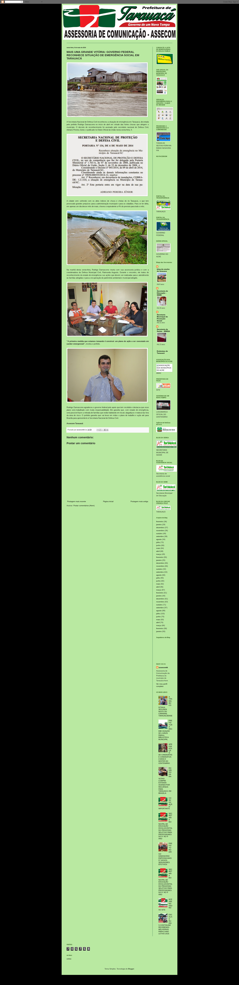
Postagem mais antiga (139, 501)
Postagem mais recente (76, 501)
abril (158, 551)
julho (158, 542)
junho (158, 545)
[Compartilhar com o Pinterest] (107, 430)
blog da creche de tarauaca (163, 270)
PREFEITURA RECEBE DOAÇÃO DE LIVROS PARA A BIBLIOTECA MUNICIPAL (165, 730)
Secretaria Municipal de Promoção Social (162, 318)
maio (158, 548)
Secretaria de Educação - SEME (162, 293)
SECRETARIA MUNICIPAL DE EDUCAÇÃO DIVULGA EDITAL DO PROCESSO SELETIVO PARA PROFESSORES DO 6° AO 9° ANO (165, 826)
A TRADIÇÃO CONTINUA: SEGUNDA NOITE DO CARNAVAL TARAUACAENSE (165, 706)
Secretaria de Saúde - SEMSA (163, 330)
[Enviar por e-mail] (98, 430)
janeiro (159, 524)
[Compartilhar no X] (102, 430)
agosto (159, 539)
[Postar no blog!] (100, 430)
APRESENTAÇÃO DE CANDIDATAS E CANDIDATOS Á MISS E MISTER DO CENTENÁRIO (165, 753)
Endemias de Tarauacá (162, 352)
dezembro (160, 527)
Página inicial (108, 501)
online (69, 959)
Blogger (131, 969)
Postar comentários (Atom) (84, 506)
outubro (159, 533)
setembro (160, 536)
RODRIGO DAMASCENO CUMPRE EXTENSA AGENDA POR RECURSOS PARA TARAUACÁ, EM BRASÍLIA (165, 780)
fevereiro (159, 521)
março (158, 554)
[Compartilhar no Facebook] (105, 430)
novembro (160, 530)
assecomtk (163, 667)
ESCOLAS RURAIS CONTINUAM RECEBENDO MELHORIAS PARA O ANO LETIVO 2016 (165, 924)
